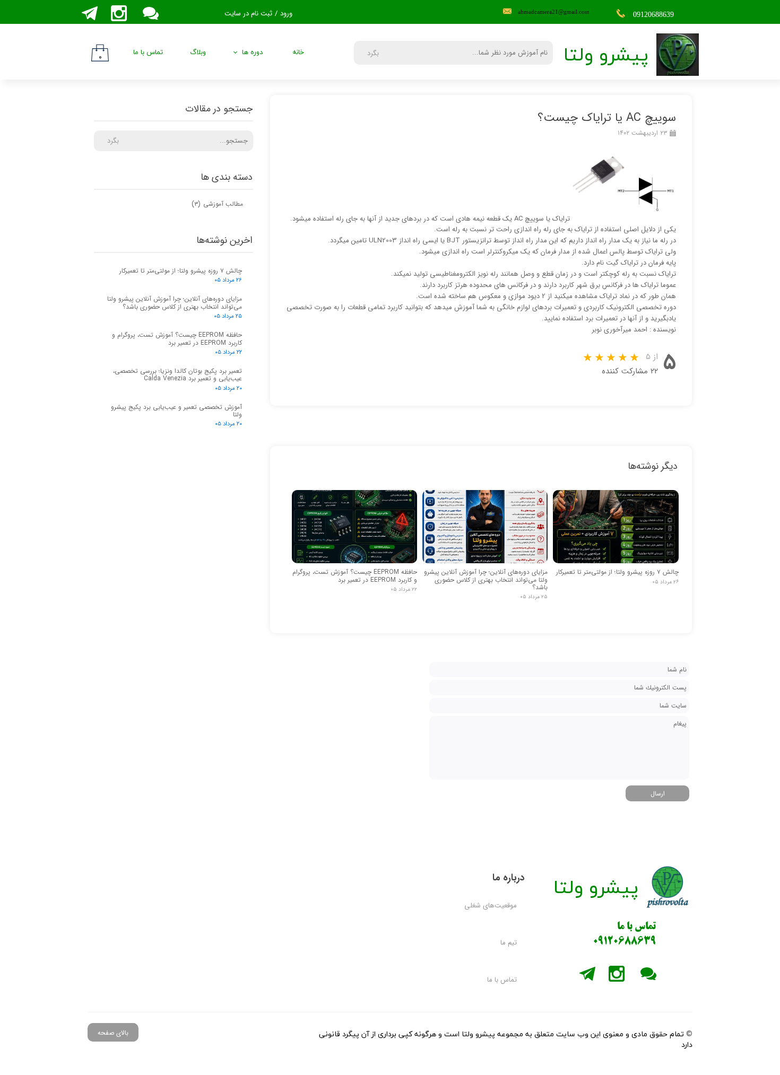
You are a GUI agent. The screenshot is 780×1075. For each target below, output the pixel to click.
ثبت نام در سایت (248, 13)
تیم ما (508, 942)
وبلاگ (198, 52)
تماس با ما (148, 52)
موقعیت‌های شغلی (490, 905)
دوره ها (252, 52)
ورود (286, 13)
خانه (298, 52)
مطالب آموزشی (217, 204)
